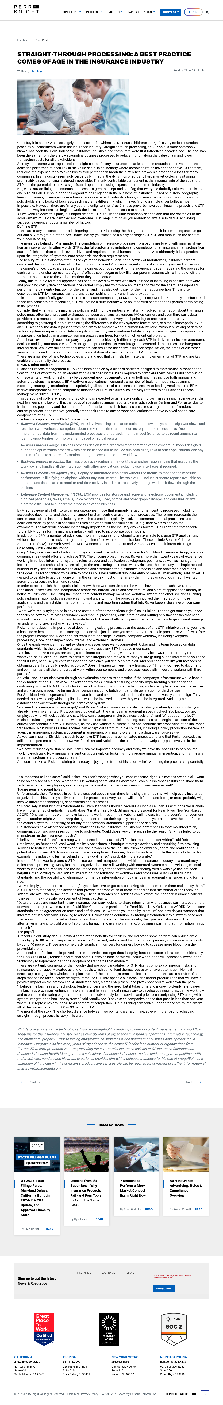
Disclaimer (72, 1394)
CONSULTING (70, 12)
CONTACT (169, 12)
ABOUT (148, 12)
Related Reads (111, 1124)
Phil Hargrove (38, 71)
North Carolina (173, 1357)
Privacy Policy (89, 1394)
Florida (69, 1357)
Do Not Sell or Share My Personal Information (128, 1394)
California (23, 1357)
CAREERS (133, 12)
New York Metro (125, 1357)
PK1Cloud (93, 12)
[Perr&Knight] (26, 10)
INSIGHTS (114, 12)
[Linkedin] (205, 1394)
